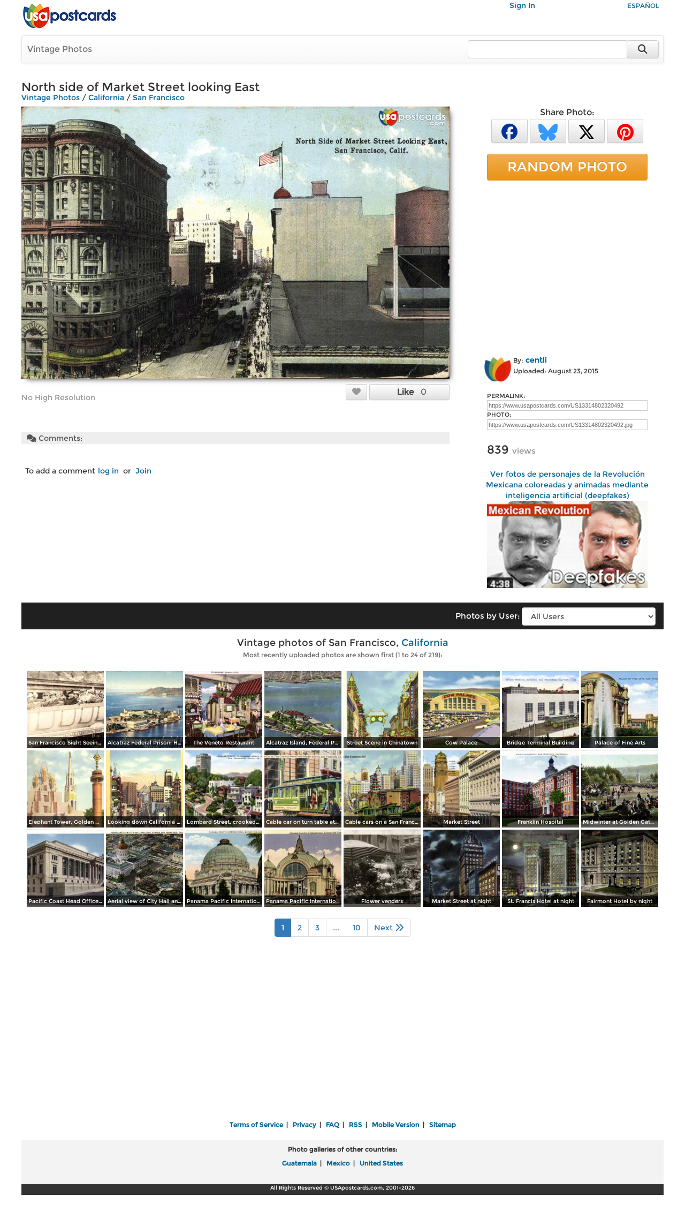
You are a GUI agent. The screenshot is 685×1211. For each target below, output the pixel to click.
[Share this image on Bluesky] (548, 130)
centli (536, 360)
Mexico (338, 1163)
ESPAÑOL (643, 6)
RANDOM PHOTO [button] (567, 167)
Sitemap (442, 1124)
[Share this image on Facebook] (509, 130)
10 (357, 927)
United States (381, 1163)
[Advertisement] (567, 266)
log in (108, 471)
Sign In (522, 5)
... (336, 927)
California (106, 97)
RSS (355, 1124)
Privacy (304, 1124)
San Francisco (159, 97)
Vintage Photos (59, 49)
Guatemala (299, 1163)
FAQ (332, 1124)
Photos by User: (487, 616)
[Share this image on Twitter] (586, 130)
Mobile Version (396, 1124)
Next (384, 927)
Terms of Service (256, 1124)
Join (143, 471)
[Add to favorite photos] (356, 391)
